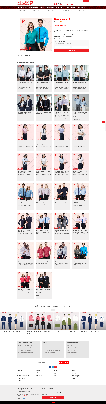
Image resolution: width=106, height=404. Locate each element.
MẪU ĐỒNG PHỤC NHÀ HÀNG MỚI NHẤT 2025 (64, 331)
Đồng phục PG (38, 372)
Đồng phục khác (81, 7)
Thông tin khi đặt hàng (25, 342)
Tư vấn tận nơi (71, 355)
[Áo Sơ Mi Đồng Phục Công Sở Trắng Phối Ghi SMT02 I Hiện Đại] (25, 73)
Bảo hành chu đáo (72, 352)
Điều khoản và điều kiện (77, 372)
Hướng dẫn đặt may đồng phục (27, 345)
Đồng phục (38, 370)
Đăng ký (86, 0)
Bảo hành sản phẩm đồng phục (27, 352)
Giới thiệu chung (57, 372)
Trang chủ (54, 0)
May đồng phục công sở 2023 (43, 200)
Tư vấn (75, 0)
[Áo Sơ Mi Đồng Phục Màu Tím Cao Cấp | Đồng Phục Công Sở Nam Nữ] (62, 102)
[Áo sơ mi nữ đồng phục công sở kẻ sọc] (25, 132)
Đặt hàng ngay (71, 50)
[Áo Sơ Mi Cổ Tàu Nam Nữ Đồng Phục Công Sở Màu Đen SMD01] (44, 73)
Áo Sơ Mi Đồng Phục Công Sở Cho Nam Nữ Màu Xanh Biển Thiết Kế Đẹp (80, 113)
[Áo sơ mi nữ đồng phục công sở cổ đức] (44, 161)
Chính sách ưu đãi (72, 342)
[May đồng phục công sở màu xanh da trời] (80, 191)
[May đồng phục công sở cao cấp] (80, 250)
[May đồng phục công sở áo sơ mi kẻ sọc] (25, 191)
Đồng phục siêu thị (39, 373)
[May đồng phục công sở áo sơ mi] (25, 250)
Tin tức (65, 0)
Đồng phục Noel (39, 375)
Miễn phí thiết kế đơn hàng (74, 350)
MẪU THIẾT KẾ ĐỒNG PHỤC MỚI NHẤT (53, 306)
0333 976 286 (69, 4)
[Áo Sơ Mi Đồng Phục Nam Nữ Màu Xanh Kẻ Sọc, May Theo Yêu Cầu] (62, 73)
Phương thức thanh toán (25, 350)
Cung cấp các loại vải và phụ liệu (52, 350)
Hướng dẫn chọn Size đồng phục (27, 347)
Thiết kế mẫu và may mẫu (50, 347)
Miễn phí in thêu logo (73, 345)
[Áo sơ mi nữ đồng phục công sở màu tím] (62, 132)
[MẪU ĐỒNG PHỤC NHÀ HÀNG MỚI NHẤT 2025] (66, 321)
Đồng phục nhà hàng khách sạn (46, 7)
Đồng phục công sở (33, 7)
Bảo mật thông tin (75, 373)
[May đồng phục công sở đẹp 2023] (62, 250)
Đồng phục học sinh (71, 7)
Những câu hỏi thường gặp (77, 376)
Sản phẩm (20, 12)
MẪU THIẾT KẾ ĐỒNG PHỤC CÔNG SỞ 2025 (10, 331)
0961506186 (60, 4)
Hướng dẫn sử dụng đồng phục (27, 355)
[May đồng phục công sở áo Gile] (62, 220)
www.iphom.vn (23, 398)
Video (55, 375)
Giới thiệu (60, 0)
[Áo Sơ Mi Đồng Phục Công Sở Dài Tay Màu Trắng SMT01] (80, 73)
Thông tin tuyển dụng (58, 376)
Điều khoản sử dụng (76, 375)
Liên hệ (70, 0)
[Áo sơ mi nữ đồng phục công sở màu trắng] (80, 161)
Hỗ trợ (73, 370)
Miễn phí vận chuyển (73, 347)
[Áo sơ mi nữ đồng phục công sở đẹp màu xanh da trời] (62, 161)
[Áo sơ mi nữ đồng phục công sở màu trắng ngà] (44, 132)
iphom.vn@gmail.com (24, 396)
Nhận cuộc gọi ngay (63, 362)
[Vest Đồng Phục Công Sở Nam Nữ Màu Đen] (44, 102)
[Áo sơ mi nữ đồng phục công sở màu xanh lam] (25, 161)
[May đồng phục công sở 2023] (44, 191)
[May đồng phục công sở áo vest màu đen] (44, 279)
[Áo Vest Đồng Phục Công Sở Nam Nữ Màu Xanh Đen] (25, 102)
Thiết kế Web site (48, 355)
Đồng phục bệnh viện (60, 7)
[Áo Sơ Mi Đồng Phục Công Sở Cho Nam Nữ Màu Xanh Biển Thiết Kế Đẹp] (80, 102)
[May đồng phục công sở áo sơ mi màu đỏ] (25, 279)
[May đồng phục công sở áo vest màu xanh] (25, 220)
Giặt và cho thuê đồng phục (50, 352)
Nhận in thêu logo (48, 345)
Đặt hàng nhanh (60, 41)
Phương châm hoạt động (59, 373)
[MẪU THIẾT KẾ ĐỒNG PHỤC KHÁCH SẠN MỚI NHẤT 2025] (40, 321)
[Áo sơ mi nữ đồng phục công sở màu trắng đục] (80, 132)
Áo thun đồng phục (22, 7)
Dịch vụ (79, 0)
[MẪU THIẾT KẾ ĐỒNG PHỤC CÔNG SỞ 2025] (13, 321)
